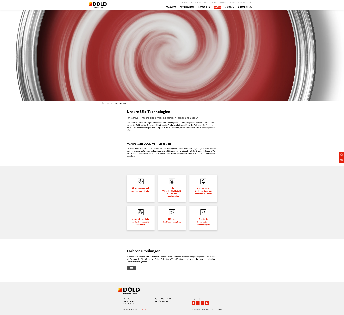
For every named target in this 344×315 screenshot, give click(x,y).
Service (217, 7)
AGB (213, 309)
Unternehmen (245, 7)
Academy (229, 7)
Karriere (222, 3)
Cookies (219, 309)
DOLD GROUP (187, 3)
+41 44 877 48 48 (164, 299)
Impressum (205, 309)
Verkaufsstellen (202, 3)
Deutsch (242, 3)
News (214, 3)
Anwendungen (187, 7)
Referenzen (204, 7)
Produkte (171, 7)
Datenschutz (196, 309)
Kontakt (232, 3)
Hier (131, 268)
